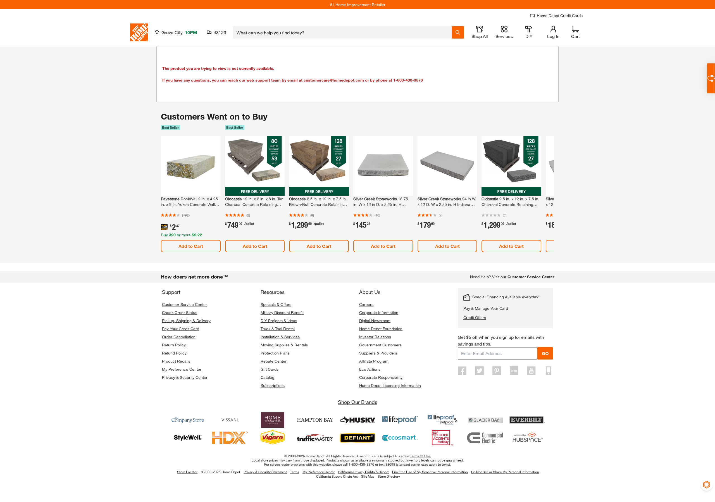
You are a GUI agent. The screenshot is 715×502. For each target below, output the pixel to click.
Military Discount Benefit (282, 312)
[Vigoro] (272, 438)
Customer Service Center (184, 304)
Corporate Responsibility (380, 377)
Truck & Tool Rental (278, 328)
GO (545, 353)
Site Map (367, 476)
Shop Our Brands (357, 402)
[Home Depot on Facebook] (462, 370)
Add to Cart (190, 246)
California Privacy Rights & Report (363, 472)
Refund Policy (174, 353)
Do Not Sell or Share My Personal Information (505, 472)
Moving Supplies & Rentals (284, 344)
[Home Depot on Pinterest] (496, 370)
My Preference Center (181, 369)
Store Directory (389, 476)
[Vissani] (230, 420)
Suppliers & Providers (378, 353)
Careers (366, 304)
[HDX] (230, 438)
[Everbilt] (527, 420)
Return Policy (174, 344)
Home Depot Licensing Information (390, 385)
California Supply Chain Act (337, 476)
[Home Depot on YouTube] (531, 370)
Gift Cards (269, 369)
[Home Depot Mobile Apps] (548, 370)
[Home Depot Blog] (513, 370)
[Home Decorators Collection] (272, 420)
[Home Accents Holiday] (442, 438)
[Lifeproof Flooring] (400, 420)
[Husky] (357, 420)
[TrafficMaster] (315, 438)
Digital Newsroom (374, 320)
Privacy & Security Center (185, 377)
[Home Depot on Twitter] (479, 370)
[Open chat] (711, 78)
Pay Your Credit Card (180, 328)
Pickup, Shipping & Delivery (186, 320)
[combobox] (342, 32)
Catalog (267, 377)
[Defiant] (357, 438)
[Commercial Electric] (485, 438)
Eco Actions (369, 369)
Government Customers (380, 344)
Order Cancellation (179, 336)
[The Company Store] (188, 420)
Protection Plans (275, 353)
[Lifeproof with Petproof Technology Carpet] (442, 420)
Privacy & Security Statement (265, 472)
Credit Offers (474, 317)
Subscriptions (273, 385)
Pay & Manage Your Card (485, 308)
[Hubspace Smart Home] (527, 438)
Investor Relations (375, 336)
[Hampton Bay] (315, 420)
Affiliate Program (374, 361)
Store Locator (187, 472)
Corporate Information (378, 312)
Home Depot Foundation (380, 328)
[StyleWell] (188, 438)
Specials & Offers (276, 304)
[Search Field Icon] (458, 32)
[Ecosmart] (400, 438)
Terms (294, 472)
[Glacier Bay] (485, 420)
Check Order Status (179, 312)
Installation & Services (280, 336)
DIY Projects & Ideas (279, 320)
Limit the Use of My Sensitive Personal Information (430, 472)
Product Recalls (176, 361)
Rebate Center (274, 361)
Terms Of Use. (420, 456)
